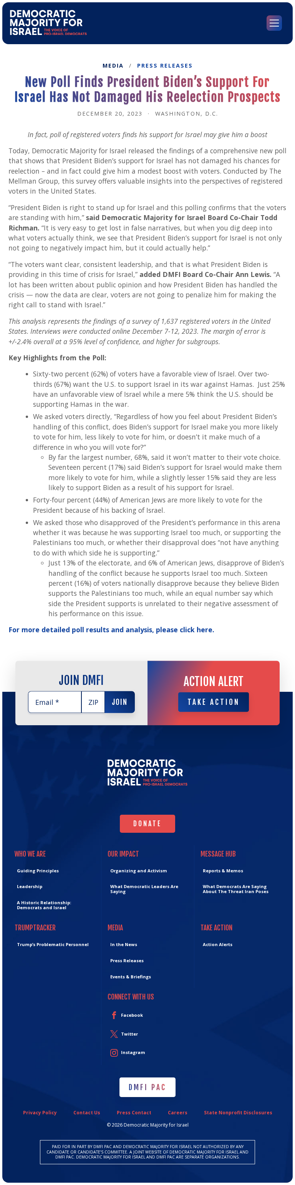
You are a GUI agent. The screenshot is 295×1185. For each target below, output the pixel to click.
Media (113, 66)
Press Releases (165, 66)
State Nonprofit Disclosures (238, 1112)
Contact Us (86, 1112)
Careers (177, 1112)
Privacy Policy (40, 1112)
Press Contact (134, 1112)
